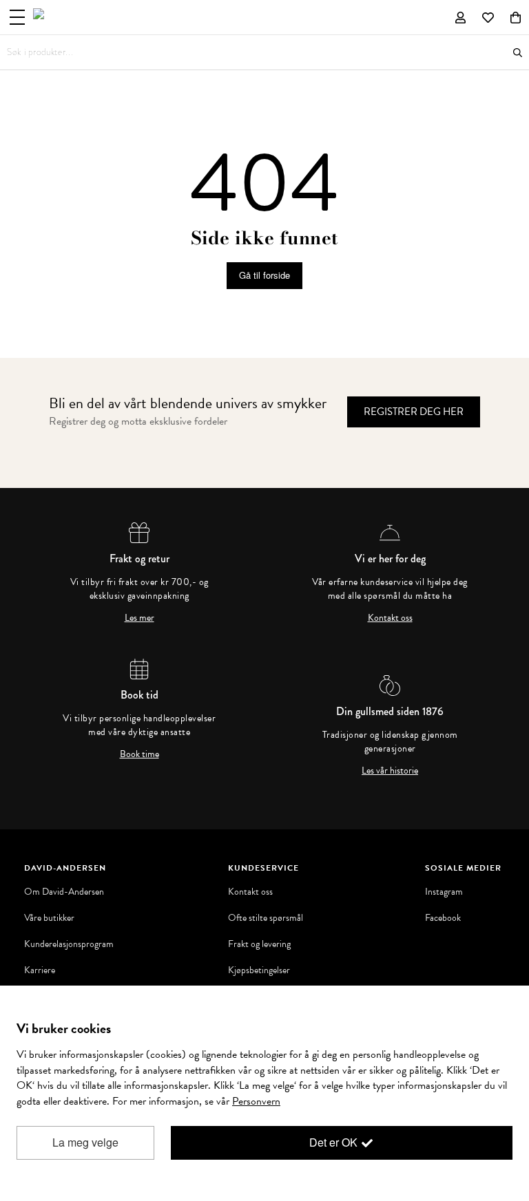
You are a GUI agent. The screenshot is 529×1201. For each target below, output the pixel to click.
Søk (517, 52)
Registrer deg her (414, 411)
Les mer (139, 618)
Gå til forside (264, 274)
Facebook (443, 918)
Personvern (256, 1101)
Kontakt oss (390, 618)
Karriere (39, 970)
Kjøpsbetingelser (259, 970)
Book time (139, 754)
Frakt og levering (259, 944)
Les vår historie (390, 771)
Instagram (444, 892)
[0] (515, 17)
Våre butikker (49, 918)
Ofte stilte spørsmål (265, 918)
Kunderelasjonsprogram (69, 944)
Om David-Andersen (64, 892)
